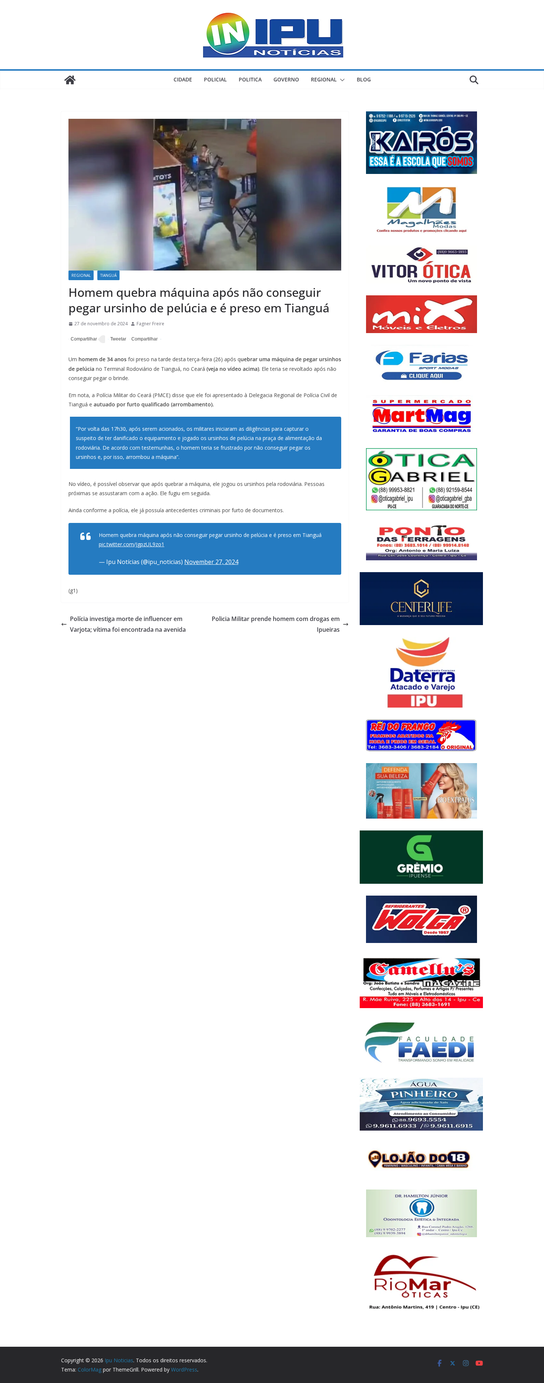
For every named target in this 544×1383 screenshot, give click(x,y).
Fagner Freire (150, 323)
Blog (364, 79)
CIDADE (183, 79)
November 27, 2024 (211, 562)
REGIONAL (324, 79)
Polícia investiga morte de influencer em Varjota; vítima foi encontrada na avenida (128, 624)
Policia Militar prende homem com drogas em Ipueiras (276, 624)
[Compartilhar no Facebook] (82, 339)
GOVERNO (286, 79)
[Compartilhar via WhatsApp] (143, 339)
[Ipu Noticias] (70, 80)
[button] (341, 79)
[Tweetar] (117, 339)
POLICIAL (215, 79)
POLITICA (250, 79)
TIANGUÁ (108, 275)
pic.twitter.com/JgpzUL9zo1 (131, 544)
